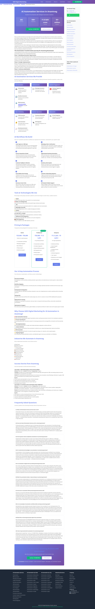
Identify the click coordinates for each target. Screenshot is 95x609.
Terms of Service (73, 587)
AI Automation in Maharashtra (32, 575)
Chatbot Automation (71, 31)
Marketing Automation (71, 52)
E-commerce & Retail (59, 578)
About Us (55, 1)
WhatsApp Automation (71, 29)
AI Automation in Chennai (46, 584)
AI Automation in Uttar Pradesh (33, 582)
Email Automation (70, 38)
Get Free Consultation (47, 29)
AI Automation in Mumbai (46, 575)
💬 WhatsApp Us (47, 557)
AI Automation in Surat (45, 589)
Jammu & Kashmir (16, 4)
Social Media (39, 606)
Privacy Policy (72, 586)
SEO (33, 606)
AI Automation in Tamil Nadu (32, 578)
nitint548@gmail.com (72, 12)
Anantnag (23, 4)
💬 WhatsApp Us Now (73, 15)
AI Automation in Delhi (31, 580)
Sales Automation (70, 42)
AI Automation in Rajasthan (32, 586)
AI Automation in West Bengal (32, 589)
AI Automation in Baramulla (72, 70)
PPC (35, 606)
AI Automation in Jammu (71, 68)
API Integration (70, 54)
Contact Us (56, 264)
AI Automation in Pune (45, 580)
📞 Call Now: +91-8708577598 (33, 29)
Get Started (22, 255)
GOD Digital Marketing (19, 2)
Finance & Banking (58, 586)
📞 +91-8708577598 (77, 1)
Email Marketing (53, 606)
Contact (69, 1)
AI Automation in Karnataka (32, 576)
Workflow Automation (71, 33)
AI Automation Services (7, 4)
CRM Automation (70, 35)
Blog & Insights (72, 578)
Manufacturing (58, 584)
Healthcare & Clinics (59, 576)
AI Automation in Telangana (32, 587)
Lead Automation (70, 44)
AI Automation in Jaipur (45, 591)
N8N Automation (70, 27)
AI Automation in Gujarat (31, 584)
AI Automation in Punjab (31, 591)
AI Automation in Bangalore (46, 576)
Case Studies (62, 1)
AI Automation (48, 1)
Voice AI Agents (70, 40)
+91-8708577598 (71, 10)
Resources (71, 580)
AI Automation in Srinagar (72, 66)
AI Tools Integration (70, 56)
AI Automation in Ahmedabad (46, 587)
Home (42, 1)
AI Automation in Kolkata (46, 586)
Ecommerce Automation (71, 46)
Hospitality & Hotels (59, 582)
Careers (71, 584)
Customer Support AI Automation (19, 595)
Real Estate (57, 575)
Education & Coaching (59, 580)
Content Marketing (46, 606)
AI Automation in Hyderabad (46, 582)
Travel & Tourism (58, 587)
